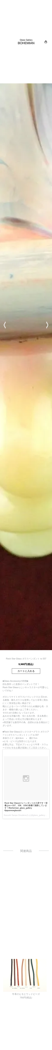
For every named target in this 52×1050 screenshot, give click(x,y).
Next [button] (47, 325)
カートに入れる (26, 671)
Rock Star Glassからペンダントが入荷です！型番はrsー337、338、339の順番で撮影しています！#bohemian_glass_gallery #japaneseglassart (26, 806)
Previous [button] (5, 325)
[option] (26, 325)
